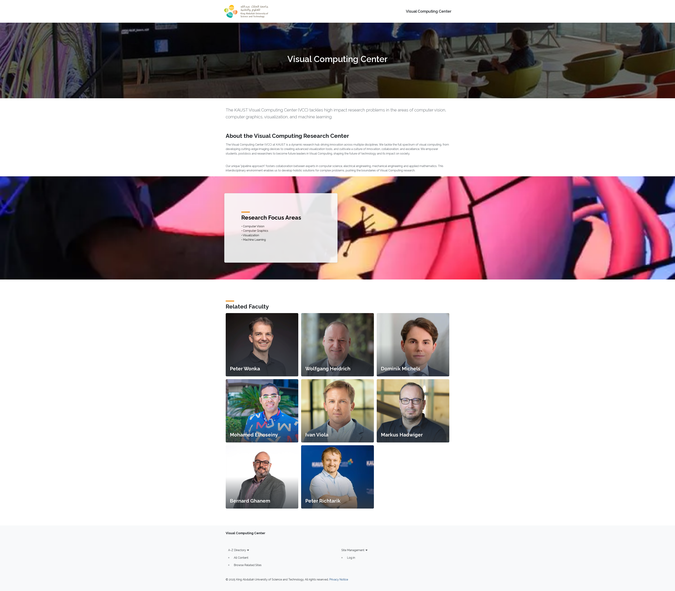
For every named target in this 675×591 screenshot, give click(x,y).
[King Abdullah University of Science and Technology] (246, 11)
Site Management (352, 550)
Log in (351, 557)
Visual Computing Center (428, 11)
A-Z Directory (237, 550)
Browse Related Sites (248, 565)
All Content (241, 557)
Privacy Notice (338, 579)
